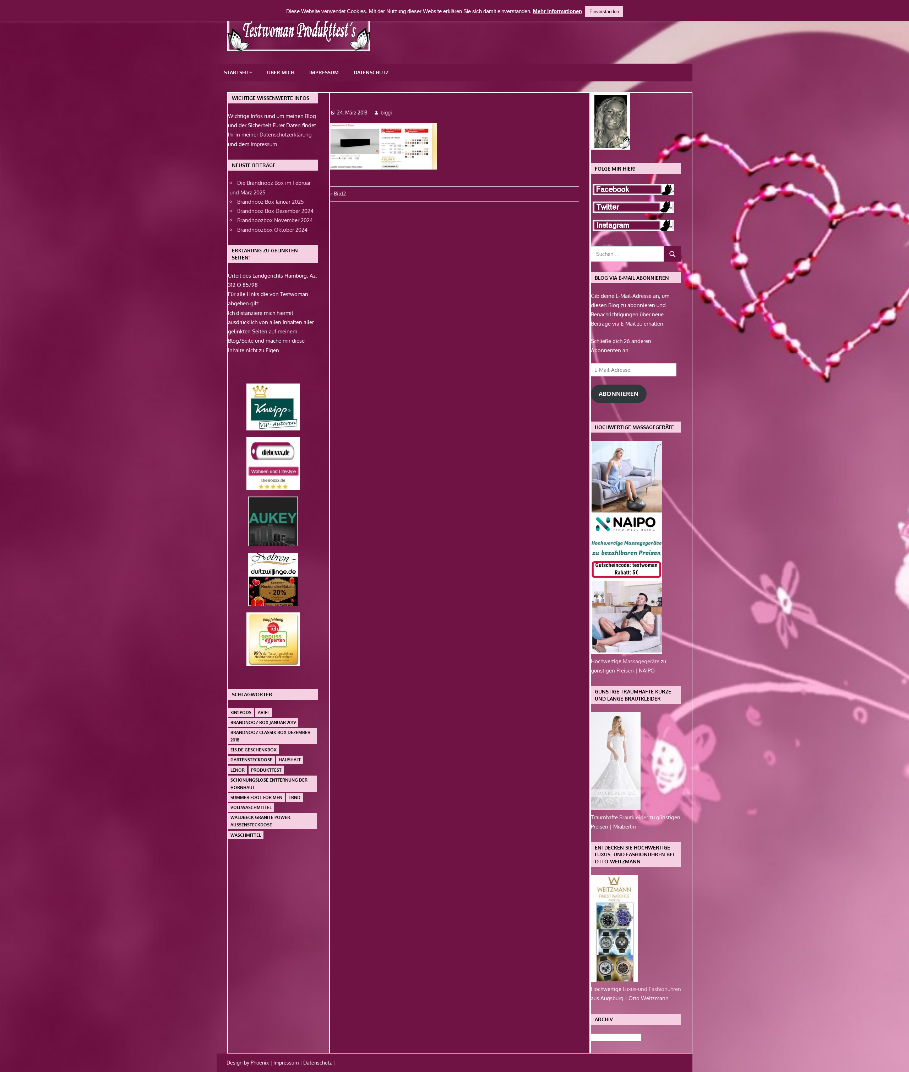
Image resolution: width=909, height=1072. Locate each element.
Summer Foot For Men (256, 797)
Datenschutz (371, 72)
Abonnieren (618, 393)
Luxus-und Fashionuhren (652, 989)
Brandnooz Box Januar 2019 (263, 722)
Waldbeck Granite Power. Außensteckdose (260, 821)
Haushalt (290, 759)
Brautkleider (634, 817)
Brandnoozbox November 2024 (275, 220)
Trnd (294, 797)
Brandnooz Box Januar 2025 (270, 201)
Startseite (238, 72)
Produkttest (266, 770)
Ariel (264, 712)
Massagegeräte (642, 661)
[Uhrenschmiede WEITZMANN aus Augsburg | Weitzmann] (614, 979)
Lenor (237, 770)
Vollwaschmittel (251, 807)
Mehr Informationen (557, 11)
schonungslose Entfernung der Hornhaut (268, 783)
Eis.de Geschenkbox (253, 749)
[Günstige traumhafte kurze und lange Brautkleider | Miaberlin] (616, 807)
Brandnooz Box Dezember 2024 (275, 211)
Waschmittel (245, 835)
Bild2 (339, 193)
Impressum (324, 72)
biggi (386, 112)
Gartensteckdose (251, 759)
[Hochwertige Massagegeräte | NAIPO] (626, 652)
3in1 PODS (240, 712)
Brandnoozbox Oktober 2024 (272, 229)
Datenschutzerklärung (286, 134)
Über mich (280, 72)
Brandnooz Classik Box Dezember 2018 (270, 736)
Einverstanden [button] (604, 11)
